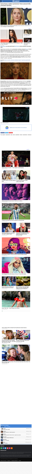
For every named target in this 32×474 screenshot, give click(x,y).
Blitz (11, 134)
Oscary (21, 134)
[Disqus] (16, 376)
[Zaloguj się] (29, 1)
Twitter (7, 132)
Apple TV (4, 134)
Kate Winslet (17, 46)
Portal (5, 426)
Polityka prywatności (3, 460)
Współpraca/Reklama (14, 460)
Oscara (27, 49)
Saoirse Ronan (3, 46)
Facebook (2, 132)
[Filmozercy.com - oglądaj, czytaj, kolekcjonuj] (16, 1)
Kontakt (20, 460)
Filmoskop (8, 426)
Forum (2, 426)
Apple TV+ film (8, 134)
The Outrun (29, 134)
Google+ (11, 132)
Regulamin (9, 460)
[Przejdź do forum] (2, 1)
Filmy (14, 134)
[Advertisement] (16, 142)
